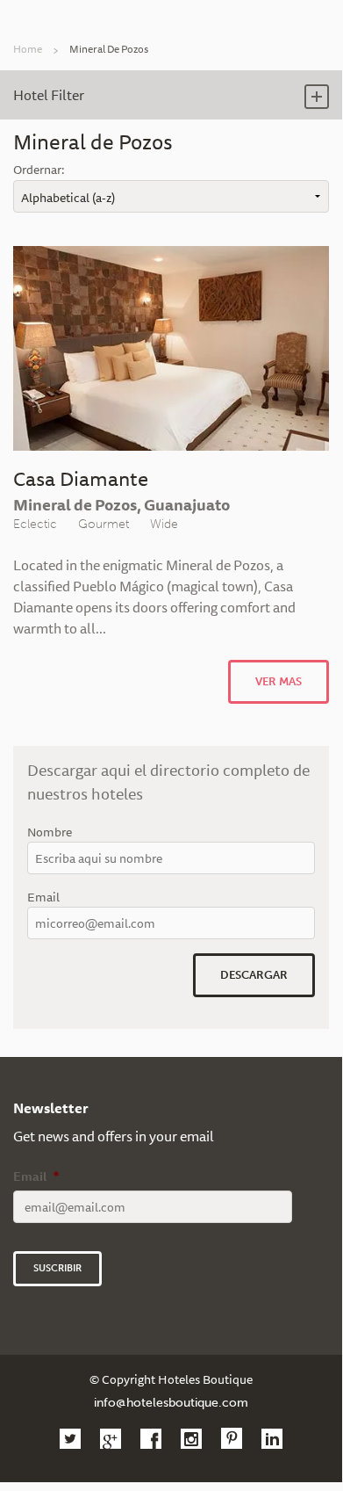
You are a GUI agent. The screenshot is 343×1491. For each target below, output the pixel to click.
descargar (254, 974)
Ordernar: (39, 170)
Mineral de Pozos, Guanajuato (121, 504)
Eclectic (35, 524)
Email (43, 897)
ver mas (278, 681)
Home (27, 48)
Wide (164, 524)
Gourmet (103, 524)
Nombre (49, 832)
